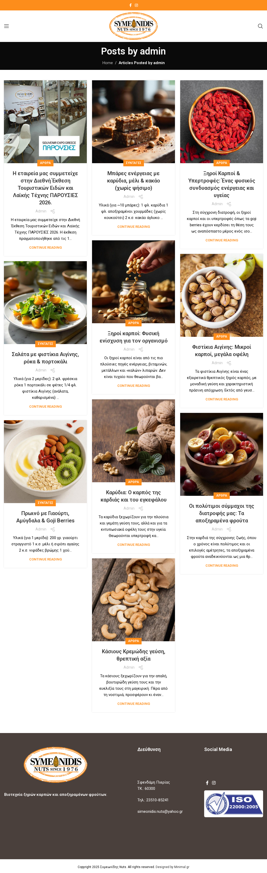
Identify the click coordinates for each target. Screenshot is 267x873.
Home (107, 62)
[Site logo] (134, 25)
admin (153, 51)
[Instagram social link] (136, 5)
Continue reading (45, 247)
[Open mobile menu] (6, 26)
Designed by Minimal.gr (172, 867)
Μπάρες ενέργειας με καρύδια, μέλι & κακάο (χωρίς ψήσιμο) (133, 180)
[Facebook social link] (130, 5)
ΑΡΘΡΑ (45, 163)
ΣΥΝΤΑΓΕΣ (133, 163)
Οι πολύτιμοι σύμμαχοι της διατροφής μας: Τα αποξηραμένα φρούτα (221, 513)
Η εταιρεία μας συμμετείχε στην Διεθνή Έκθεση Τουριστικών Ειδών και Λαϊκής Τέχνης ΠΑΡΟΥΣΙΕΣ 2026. (45, 188)
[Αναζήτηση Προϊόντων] (260, 26)
